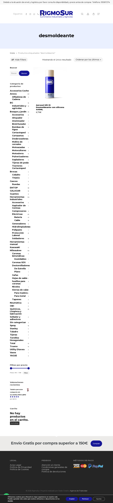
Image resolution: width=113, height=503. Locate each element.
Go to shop (14, 423)
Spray (13, 325)
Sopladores (18, 159)
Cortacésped (19, 132)
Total (12, 343)
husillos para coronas (18, 282)
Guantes (14, 194)
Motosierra (18, 153)
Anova (13, 94)
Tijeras (13, 335)
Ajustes (99, 499)
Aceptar (72, 499)
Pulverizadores (20, 156)
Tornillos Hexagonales (16, 339)
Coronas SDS (19, 262)
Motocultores (19, 150)
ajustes (10, 501)
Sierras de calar (20, 290)
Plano (17, 271)
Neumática (15, 303)
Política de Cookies (19, 469)
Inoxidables (20, 259)
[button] (98, 14)
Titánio (16, 178)
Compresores (19, 211)
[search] (82, 14)
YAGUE (13, 355)
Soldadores (18, 238)
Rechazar (85, 499)
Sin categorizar (18, 322)
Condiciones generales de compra (54, 468)
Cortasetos (18, 135)
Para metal (20, 296)
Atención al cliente (51, 465)
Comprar (96, 444)
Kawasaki (15, 247)
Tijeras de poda (20, 163)
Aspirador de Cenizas (19, 206)
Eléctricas (17, 214)
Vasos (13, 352)
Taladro (14, 331)
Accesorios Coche (19, 91)
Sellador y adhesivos (15, 318)
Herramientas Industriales (17, 198)
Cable (17, 220)
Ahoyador (17, 118)
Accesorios (18, 115)
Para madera (21, 293)
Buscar (24, 73)
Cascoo (14, 181)
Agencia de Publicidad (78, 491)
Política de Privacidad (21, 467)
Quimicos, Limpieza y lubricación (16, 311)
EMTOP (14, 188)
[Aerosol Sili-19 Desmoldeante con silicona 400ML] (50, 84)
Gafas (15, 275)
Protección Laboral (18, 234)
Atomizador (18, 121)
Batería (18, 217)
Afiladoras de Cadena (19, 98)
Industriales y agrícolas (19, 107)
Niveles (16, 287)
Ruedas (16, 184)
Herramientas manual (17, 243)
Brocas (13, 171)
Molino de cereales (17, 143)
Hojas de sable (19, 278)
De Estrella (20, 268)
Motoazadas (18, 147)
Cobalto (16, 175)
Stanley (14, 328)
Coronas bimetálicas (18, 254)
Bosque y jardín (18, 111)
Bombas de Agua (18, 128)
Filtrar (26, 373)
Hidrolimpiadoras (20, 227)
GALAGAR (15, 191)
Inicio (12, 53)
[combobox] (88, 59)
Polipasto (17, 230)
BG (11, 103)
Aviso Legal (15, 465)
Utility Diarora (17, 349)
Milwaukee (15, 250)
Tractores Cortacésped (19, 167)
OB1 (12, 306)
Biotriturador (19, 124)
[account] (88, 14)
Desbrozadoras (20, 139)
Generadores (19, 224)
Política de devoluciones (54, 471)
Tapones (16, 299)
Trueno (14, 346)
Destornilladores (20, 265)
